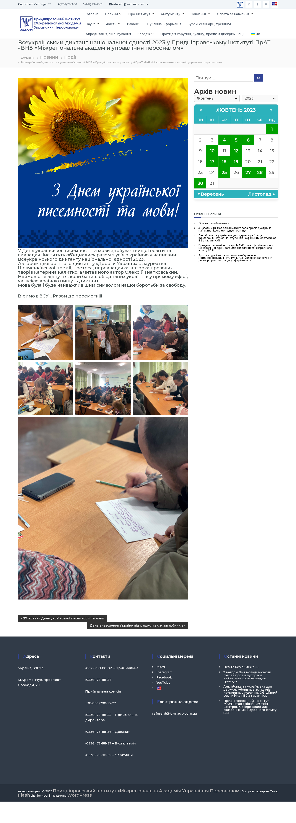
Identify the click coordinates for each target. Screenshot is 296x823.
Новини (111, 14)
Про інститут (139, 14)
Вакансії (134, 24)
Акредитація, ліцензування (108, 34)
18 (224, 161)
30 (200, 183)
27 (248, 172)
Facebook (164, 677)
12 (236, 150)
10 (212, 150)
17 (212, 161)
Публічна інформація (164, 24)
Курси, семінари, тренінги (209, 24)
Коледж (143, 34)
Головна (92, 14)
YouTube (163, 683)
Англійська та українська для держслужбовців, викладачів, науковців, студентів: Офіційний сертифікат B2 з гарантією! (237, 238)
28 (260, 172)
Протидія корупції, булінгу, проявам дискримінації (202, 34)
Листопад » (261, 194)
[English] (275, 4)
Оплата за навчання (233, 14)
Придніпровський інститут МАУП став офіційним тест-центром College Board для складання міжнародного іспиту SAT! (236, 248)
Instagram (164, 672)
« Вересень (211, 194)
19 (236, 161)
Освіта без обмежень (213, 223)
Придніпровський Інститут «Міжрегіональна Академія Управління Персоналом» (147, 790)
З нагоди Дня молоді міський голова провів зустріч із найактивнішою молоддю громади (234, 229)
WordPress (79, 795)
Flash (24, 795)
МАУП (161, 667)
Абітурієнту (170, 14)
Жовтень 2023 (236, 110)
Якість (111, 24)
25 (224, 172)
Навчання (199, 14)
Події (70, 57)
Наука (90, 24)
